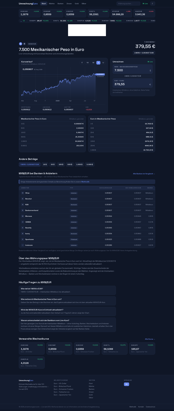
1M (93, 63)
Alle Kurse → (150, 339)
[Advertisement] (87, 30)
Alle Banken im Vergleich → (144, 174)
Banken (60, 3)
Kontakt (141, 407)
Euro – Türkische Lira (61, 392)
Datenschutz (150, 407)
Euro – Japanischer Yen (62, 395)
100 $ (61, 164)
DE (126, 384)
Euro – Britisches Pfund (62, 386)
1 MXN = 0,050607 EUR (29, 164)
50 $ (52, 164)
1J (98, 63)
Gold (77, 3)
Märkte (52, 3)
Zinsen (69, 3)
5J (103, 63)
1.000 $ (79, 164)
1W (88, 63)
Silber (84, 3)
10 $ (45, 164)
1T (82, 63)
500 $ (69, 164)
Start (44, 3)
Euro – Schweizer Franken (63, 389)
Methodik (85, 182)
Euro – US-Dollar (60, 383)
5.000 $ (90, 164)
